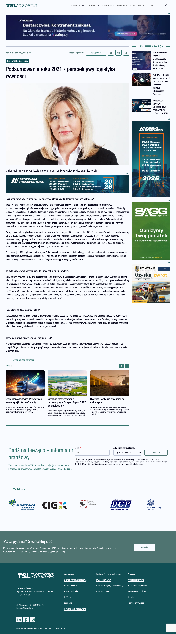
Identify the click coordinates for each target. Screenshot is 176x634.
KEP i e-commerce (71, 597)
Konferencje (122, 5)
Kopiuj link (94, 52)
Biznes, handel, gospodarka (17, 61)
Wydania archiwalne (136, 579)
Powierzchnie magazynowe (75, 608)
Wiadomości (76, 5)
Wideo (132, 5)
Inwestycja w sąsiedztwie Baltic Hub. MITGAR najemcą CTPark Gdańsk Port (67, 400)
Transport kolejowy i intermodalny (109, 585)
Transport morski (103, 591)
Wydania (131, 573)
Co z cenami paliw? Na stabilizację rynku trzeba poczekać (107, 400)
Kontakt (151, 5)
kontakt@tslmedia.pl (24, 608)
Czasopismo (91, 5)
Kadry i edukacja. (71, 591)
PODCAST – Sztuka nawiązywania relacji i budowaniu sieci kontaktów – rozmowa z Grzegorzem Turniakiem (161, 84)
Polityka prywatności (136, 602)
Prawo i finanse (70, 585)
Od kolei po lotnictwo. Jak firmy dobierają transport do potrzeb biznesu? (21, 402)
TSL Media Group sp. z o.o (34, 628)
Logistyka (68, 602)
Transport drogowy (103, 579)
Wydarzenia (107, 5)
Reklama (141, 5)
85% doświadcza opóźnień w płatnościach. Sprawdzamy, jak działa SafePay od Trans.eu (160, 60)
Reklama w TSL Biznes (137, 591)
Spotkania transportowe (137, 585)
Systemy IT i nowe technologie (108, 573)
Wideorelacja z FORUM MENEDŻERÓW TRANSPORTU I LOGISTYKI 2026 (160, 107)
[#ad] (88, 27)
